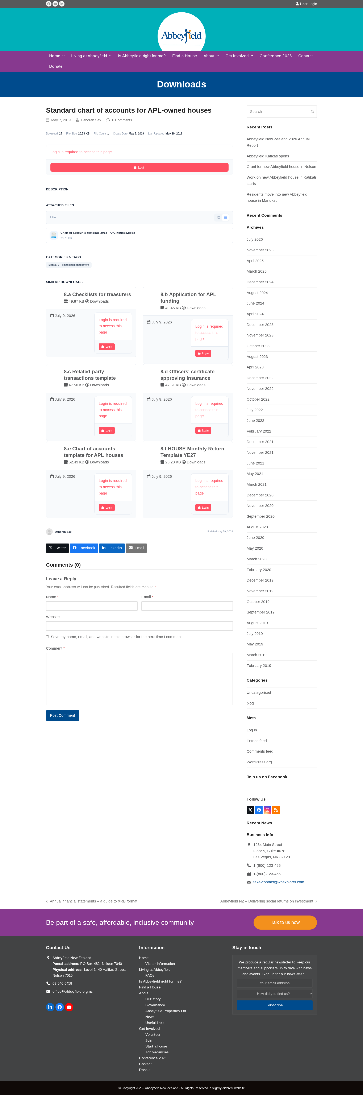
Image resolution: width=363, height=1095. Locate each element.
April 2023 (255, 367)
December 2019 (260, 580)
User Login (308, 4)
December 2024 (260, 282)
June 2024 (255, 303)
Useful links (154, 1023)
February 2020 (259, 570)
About (143, 993)
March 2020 (257, 559)
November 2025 (260, 250)
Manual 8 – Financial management (69, 264)
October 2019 (258, 602)
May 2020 (255, 548)
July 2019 (255, 634)
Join (148, 1040)
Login (141, 167)
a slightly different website (227, 1088)
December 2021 (260, 442)
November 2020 (260, 506)
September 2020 (261, 516)
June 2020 (255, 538)
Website (53, 617)
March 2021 (257, 484)
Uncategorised (259, 692)
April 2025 (255, 261)
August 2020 (257, 527)
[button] (57, 548)
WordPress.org (259, 762)
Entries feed (257, 741)
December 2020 (260, 495)
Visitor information (160, 964)
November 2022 (260, 389)
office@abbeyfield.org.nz (73, 991)
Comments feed (260, 751)
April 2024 (255, 314)
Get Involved (149, 1029)
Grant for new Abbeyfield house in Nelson (281, 167)
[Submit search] (312, 112)
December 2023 (260, 325)
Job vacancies (157, 1052)
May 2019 (255, 644)
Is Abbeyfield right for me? (160, 981)
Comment (55, 648)
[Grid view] (218, 217)
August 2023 (257, 357)
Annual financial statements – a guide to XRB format (91, 902)
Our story (153, 999)
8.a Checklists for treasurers (97, 294)
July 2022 (255, 410)
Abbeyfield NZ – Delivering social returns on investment (266, 902)
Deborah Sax (91, 120)
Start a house (156, 1046)
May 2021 (255, 474)
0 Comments (122, 120)
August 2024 (257, 293)
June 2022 (255, 420)
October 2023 (258, 346)
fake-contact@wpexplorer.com (278, 882)
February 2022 (259, 431)
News (149, 1017)
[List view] (225, 217)
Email (147, 597)
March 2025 (257, 271)
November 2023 (260, 335)
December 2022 (260, 378)
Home (144, 958)
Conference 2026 (152, 1058)
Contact (145, 1064)
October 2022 (258, 399)
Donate (144, 1070)
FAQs (149, 976)
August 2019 (257, 623)
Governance (155, 1005)
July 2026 (255, 239)
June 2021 (255, 463)
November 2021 (260, 452)
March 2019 (257, 655)
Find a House (149, 987)
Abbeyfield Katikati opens (268, 156)
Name (52, 597)
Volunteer (152, 1035)
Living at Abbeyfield (154, 970)
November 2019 (260, 591)
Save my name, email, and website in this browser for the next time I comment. (117, 637)
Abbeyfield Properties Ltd (165, 1011)
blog (250, 703)
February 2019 (259, 666)
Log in (252, 730)
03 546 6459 (62, 984)
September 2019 (261, 612)
